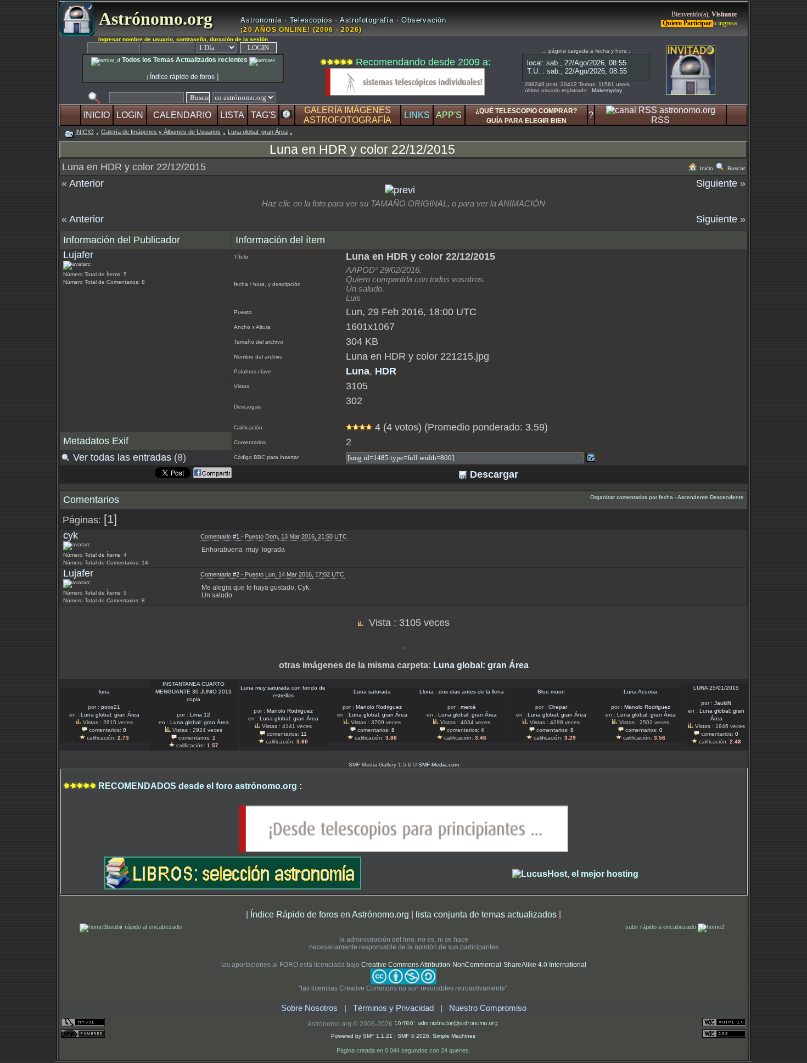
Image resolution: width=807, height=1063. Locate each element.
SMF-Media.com (438, 765)
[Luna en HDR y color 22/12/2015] (400, 189)
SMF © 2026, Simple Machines (436, 1036)
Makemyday (607, 90)
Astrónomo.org (153, 19)
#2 (236, 574)
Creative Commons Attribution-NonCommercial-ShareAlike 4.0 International (473, 965)
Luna (357, 371)
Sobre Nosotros (309, 1008)
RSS (660, 120)
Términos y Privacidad (393, 1008)
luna (104, 692)
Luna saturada (372, 692)
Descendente (727, 497)
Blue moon (551, 692)
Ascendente (692, 497)
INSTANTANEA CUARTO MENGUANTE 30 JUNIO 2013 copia (193, 691)
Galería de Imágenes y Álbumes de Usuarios (161, 131)
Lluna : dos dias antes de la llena (461, 692)
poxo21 (110, 707)
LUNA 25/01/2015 (716, 688)
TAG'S (263, 115)
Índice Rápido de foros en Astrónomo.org (329, 914)
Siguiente (716, 183)
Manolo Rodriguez (290, 711)
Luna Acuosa (640, 692)
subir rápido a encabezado (661, 927)
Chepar (557, 707)
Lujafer (78, 254)
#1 (236, 536)
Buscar (735, 168)
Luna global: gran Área (258, 131)
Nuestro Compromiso (487, 1008)
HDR (385, 371)
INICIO (96, 115)
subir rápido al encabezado (146, 927)
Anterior (86, 183)
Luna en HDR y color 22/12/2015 (362, 149)
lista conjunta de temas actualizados (486, 914)
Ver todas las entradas (122, 457)
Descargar (492, 474)
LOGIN (129, 115)
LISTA (232, 115)
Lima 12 (200, 715)
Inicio (705, 168)
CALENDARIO (182, 115)
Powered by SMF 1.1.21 (362, 1036)
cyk (70, 535)
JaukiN (722, 703)
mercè (468, 707)
